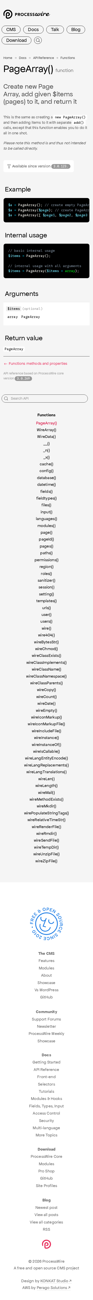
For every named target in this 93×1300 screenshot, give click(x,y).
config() (46, 470)
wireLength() (46, 785)
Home (7, 58)
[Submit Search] (38, 40)
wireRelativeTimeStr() (46, 819)
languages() (46, 518)
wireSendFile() (46, 840)
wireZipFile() (46, 860)
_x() (46, 457)
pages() (46, 546)
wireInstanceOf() (46, 744)
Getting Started (46, 1062)
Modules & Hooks (46, 1098)
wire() (46, 628)
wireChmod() (46, 648)
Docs (33, 29)
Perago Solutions (52, 1287)
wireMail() (46, 792)
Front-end (46, 1076)
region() (46, 566)
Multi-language (46, 1127)
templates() (46, 600)
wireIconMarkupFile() (46, 723)
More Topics (47, 1135)
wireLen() (46, 778)
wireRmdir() (46, 833)
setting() (46, 594)
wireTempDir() (46, 847)
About (46, 975)
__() (46, 443)
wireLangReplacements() (46, 765)
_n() (46, 450)
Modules (46, 968)
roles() (46, 573)
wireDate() (46, 703)
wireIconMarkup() (46, 717)
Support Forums (46, 1019)
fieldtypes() (46, 498)
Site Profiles (46, 1185)
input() (46, 511)
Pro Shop (46, 1171)
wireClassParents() (46, 682)
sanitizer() (46, 580)
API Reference (43, 58)
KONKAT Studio (54, 1280)
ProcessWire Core (47, 1156)
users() (46, 621)
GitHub (46, 997)
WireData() (46, 436)
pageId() (46, 539)
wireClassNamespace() (46, 676)
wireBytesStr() (46, 642)
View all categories (46, 1222)
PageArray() (46, 423)
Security (46, 1120)
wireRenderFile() (46, 826)
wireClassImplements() (46, 662)
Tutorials (46, 1091)
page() (46, 532)
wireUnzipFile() (46, 854)
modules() (46, 525)
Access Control (46, 1113)
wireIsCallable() (46, 751)
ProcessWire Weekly (47, 1033)
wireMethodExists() (46, 799)
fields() (46, 491)
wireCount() (46, 696)
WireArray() (46, 429)
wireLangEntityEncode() (46, 758)
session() (46, 587)
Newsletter (46, 1026)
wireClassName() (46, 669)
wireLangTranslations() (46, 771)
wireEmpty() (46, 710)
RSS (46, 1229)
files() (46, 504)
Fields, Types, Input (46, 1106)
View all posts (46, 1214)
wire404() (46, 635)
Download (16, 40)
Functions (67, 58)
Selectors (46, 1084)
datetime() (46, 484)
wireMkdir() (46, 806)
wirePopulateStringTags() (46, 813)
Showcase (46, 982)
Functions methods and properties (37, 363)
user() (47, 614)
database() (46, 477)
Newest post (46, 1207)
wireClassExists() (46, 655)
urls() (46, 607)
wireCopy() (46, 689)
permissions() (46, 559)
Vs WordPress (46, 989)
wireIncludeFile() (46, 730)
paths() (46, 552)
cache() (46, 464)
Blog (76, 29)
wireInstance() (46, 737)
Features (46, 960)
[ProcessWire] (26, 15)
